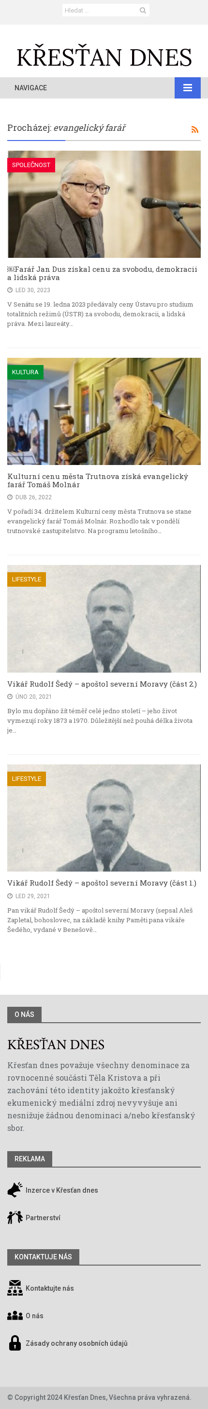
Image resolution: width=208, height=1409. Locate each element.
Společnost (31, 165)
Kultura (25, 372)
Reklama (30, 1159)
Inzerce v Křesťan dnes (61, 1190)
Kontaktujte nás (50, 1288)
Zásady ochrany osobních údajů (77, 1343)
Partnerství (42, 1218)
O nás (24, 1014)
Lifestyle (26, 579)
